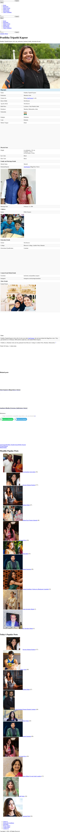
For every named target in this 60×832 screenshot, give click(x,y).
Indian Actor (6, 9)
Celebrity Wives (4, 33)
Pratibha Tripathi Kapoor (12, 444)
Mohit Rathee (3, 447)
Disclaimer (5, 824)
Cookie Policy (6, 827)
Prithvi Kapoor (22, 444)
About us (5, 821)
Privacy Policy (6, 825)
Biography (5, 6)
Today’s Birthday (7, 12)
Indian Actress (6, 8)
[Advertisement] (30, 136)
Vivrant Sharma (4, 446)
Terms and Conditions (8, 823)
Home (4, 5)
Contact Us (6, 828)
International (6, 11)
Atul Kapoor (30, 98)
